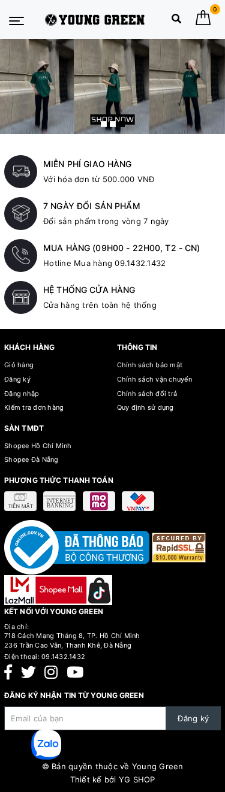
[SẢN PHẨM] (112, 86)
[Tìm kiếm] (176, 21)
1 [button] (104, 124)
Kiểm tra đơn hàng (34, 407)
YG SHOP (137, 779)
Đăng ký (17, 379)
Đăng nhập (21, 393)
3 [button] (122, 124)
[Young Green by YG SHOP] (95, 20)
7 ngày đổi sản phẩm (91, 206)
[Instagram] (51, 672)
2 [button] (113, 124)
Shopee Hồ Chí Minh (38, 446)
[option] (112, 86)
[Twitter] (28, 672)
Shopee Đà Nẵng (31, 459)
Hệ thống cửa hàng (89, 290)
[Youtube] (75, 672)
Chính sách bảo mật (150, 365)
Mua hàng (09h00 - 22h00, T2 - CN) (121, 248)
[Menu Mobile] (16, 20)
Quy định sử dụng (145, 407)
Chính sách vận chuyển (154, 379)
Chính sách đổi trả (147, 393)
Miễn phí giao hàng (87, 164)
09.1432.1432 (63, 656)
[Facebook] (8, 672)
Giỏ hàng (19, 365)
